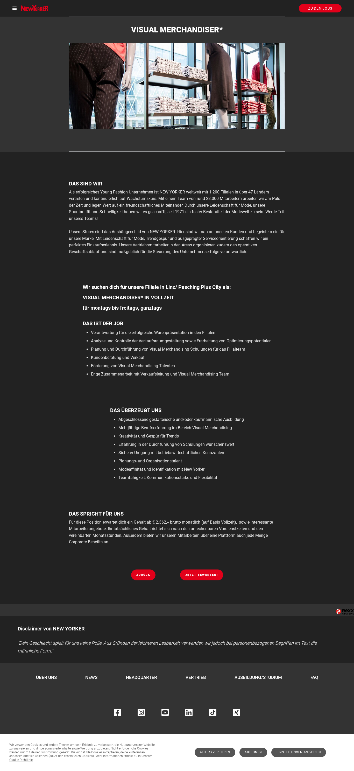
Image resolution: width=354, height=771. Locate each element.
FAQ (314, 677)
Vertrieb (196, 677)
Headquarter (141, 677)
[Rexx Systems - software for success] (345, 611)
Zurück (143, 574)
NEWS (91, 677)
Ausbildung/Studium (258, 677)
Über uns (46, 677)
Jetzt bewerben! (201, 574)
